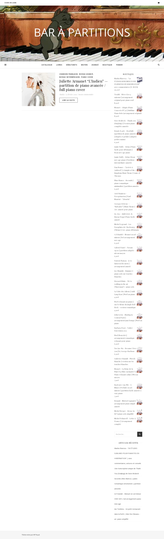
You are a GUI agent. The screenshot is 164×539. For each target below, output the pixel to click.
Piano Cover (87, 77)
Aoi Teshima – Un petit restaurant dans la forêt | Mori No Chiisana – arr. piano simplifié (127, 514)
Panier (119, 65)
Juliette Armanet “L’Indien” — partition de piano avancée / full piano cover (83, 85)
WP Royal (36, 535)
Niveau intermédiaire (69, 77)
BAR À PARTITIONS (82, 32)
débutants (71, 65)
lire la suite (68, 100)
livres (59, 65)
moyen (84, 65)
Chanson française (68, 74)
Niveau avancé (86, 74)
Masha (61, 94)
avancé (95, 65)
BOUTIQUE (107, 65)
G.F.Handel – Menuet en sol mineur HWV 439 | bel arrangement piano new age (127, 499)
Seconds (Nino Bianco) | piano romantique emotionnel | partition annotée (127, 483)
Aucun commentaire (85, 94)
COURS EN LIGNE (10, 3)
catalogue (46, 65)
